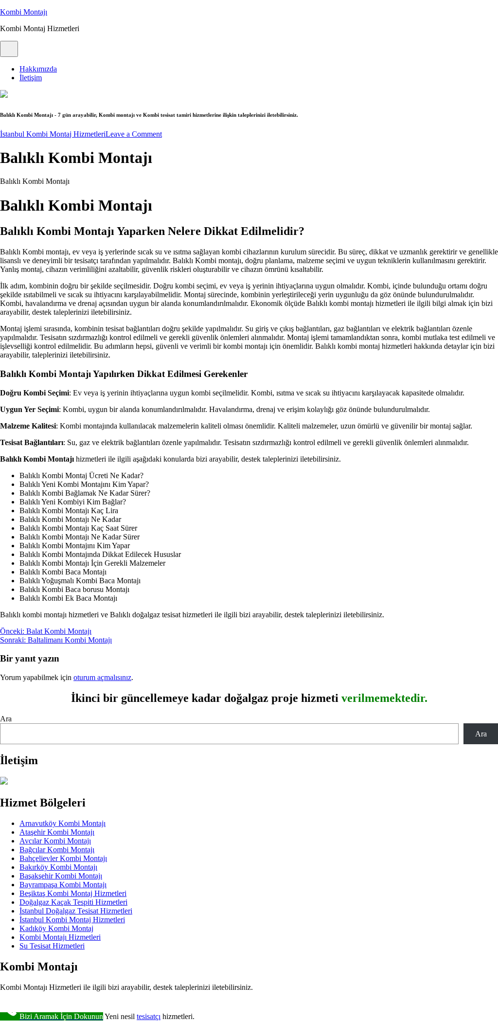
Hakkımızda (38, 69)
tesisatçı (148, 1016)
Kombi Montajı (23, 12)
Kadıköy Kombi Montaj (56, 928)
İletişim (30, 77)
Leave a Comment (134, 134)
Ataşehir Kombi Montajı (56, 832)
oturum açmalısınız (102, 677)
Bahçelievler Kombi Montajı (63, 858)
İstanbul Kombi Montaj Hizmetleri (53, 134)
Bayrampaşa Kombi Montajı (63, 884)
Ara (6, 719)
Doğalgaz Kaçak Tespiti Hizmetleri (73, 902)
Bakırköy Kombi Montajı (58, 867)
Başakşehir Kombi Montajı (60, 876)
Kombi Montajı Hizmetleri (60, 937)
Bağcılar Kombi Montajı (56, 849)
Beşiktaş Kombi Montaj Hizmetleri (72, 893)
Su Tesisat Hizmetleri (52, 946)
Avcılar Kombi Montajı (55, 841)
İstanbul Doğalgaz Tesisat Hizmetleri (75, 911)
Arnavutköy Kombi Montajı (62, 823)
